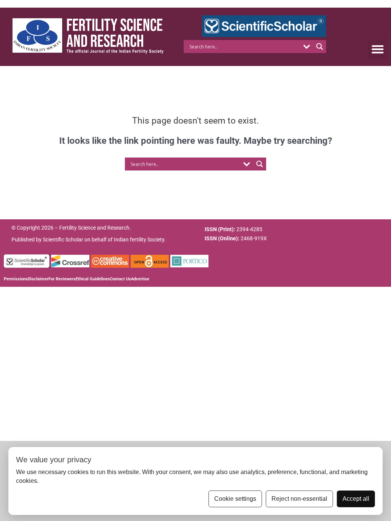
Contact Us (120, 279)
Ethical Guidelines (93, 279)
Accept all (356, 498)
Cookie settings (235, 498)
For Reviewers (62, 279)
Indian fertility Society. (140, 239)
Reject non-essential (299, 498)
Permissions (16, 279)
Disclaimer (38, 279)
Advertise (140, 279)
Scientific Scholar (63, 239)
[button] (377, 49)
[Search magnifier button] (319, 46)
